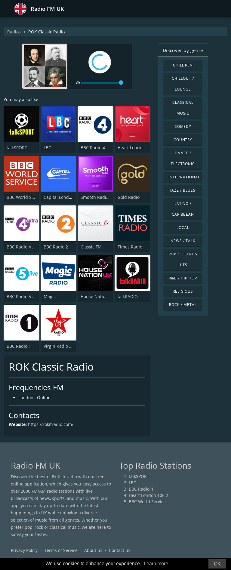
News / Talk (183, 240)
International (184, 177)
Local (183, 227)
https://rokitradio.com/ (50, 424)
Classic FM (91, 247)
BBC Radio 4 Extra (24, 247)
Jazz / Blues (183, 190)
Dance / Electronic (183, 158)
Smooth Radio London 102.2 (109, 197)
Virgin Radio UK (59, 346)
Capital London (59, 197)
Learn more (156, 563)
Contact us (119, 550)
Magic (50, 296)
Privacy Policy (24, 550)
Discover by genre (183, 50)
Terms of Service (61, 550)
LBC (47, 147)
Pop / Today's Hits (182, 259)
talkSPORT (17, 147)
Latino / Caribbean (183, 209)
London (25, 397)
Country (183, 139)
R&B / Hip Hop (183, 278)
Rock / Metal (183, 304)
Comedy (183, 126)
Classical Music (182, 108)
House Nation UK (98, 296)
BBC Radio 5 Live (23, 296)
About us (93, 550)
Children (183, 65)
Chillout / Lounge (183, 84)
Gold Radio (129, 197)
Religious (183, 291)
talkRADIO (128, 296)
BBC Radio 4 (93, 147)
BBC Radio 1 (19, 346)
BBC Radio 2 (56, 247)
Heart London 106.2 (137, 147)
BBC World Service (25, 197)
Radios (14, 32)
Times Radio (130, 247)
